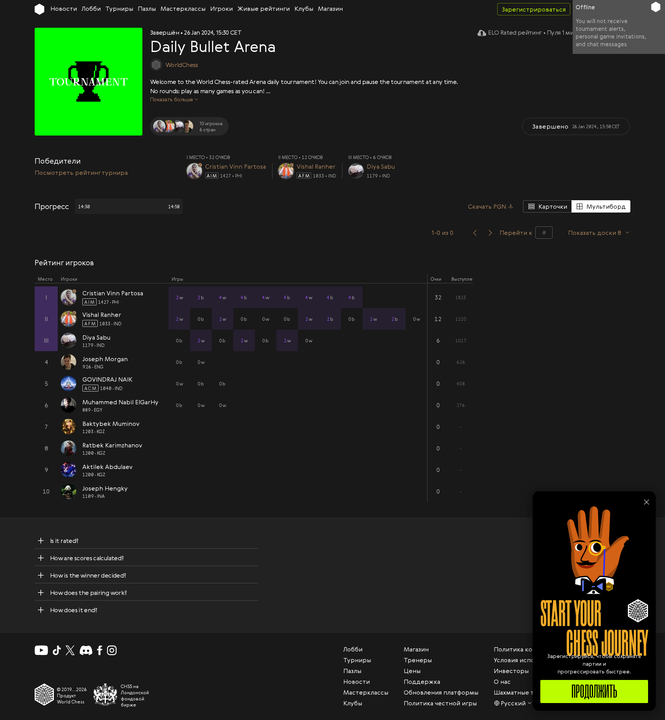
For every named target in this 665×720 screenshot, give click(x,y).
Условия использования (529, 660)
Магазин (330, 8)
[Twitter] (70, 650)
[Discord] (86, 650)
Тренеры (418, 660)
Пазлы (147, 8)
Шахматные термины (526, 692)
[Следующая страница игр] (490, 232)
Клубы (303, 8)
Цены (412, 670)
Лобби (91, 8)
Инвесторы (511, 670)
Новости (63, 8)
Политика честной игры (440, 703)
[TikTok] (57, 650)
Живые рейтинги (263, 8)
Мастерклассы (183, 8)
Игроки (221, 8)
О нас (502, 681)
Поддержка (422, 681)
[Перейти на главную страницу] (39, 9)
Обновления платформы (441, 692)
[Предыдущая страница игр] (475, 232)
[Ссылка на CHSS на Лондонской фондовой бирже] (105, 694)
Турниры (119, 8)
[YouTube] (41, 650)
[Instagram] (112, 650)
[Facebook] (100, 650)
